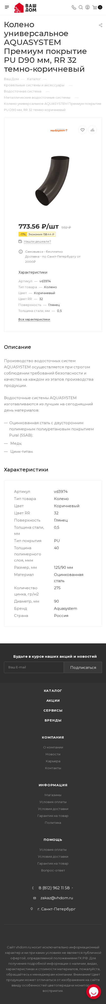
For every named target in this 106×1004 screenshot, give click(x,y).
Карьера (53, 761)
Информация (53, 785)
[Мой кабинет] (87, 7)
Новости (53, 754)
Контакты (53, 768)
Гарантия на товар (53, 816)
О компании (53, 747)
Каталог (53, 691)
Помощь (53, 840)
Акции (53, 700)
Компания (53, 737)
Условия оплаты (53, 802)
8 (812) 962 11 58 (54, 888)
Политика (53, 823)
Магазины (53, 795)
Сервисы (53, 710)
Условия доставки (53, 809)
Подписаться (83, 667)
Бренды (53, 720)
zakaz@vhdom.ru (56, 897)
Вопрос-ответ (53, 870)
